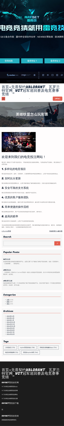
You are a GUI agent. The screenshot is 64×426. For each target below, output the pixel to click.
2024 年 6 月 (10, 334)
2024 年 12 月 (11, 322)
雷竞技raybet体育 (30, 352)
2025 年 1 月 (10, 320)
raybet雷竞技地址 (27, 347)
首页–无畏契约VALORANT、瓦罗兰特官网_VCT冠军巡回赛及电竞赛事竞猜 (31, 90)
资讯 (8, 304)
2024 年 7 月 (10, 332)
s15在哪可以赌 (7, 281)
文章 (8, 300)
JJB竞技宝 (10, 347)
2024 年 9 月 (10, 328)
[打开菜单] (3, 98)
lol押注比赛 (6, 259)
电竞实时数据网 (11, 352)
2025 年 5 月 (10, 316)
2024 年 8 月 (10, 330)
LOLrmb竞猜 (6, 231)
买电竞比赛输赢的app (48, 347)
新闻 (8, 302)
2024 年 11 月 (11, 324)
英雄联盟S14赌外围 (55, 231)
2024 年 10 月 (11, 326)
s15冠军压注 (7, 270)
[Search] (57, 243)
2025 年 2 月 (10, 318)
